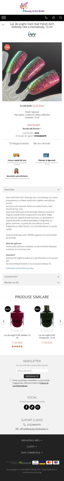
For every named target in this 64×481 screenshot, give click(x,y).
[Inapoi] (2, 25)
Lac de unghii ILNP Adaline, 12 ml (17, 336)
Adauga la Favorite (20, 143)
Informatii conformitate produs (20, 268)
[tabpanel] (32, 71)
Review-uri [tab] (11, 282)
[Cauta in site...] (60, 18)
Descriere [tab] (9, 189)
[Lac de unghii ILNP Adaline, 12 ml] (17, 318)
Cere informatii (43, 143)
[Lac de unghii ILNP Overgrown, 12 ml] (47, 318)
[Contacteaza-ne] (46, 18)
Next (59, 75)
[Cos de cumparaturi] (53, 18)
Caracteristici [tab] (11, 276)
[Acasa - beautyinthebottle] (32, 7)
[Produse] (4, 18)
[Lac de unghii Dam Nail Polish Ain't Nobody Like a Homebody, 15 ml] (32, 71)
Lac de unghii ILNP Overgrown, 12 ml (47, 336)
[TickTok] (32, 407)
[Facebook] (26, 407)
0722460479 (34, 424)
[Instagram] (37, 407)
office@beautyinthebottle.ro (33, 428)
